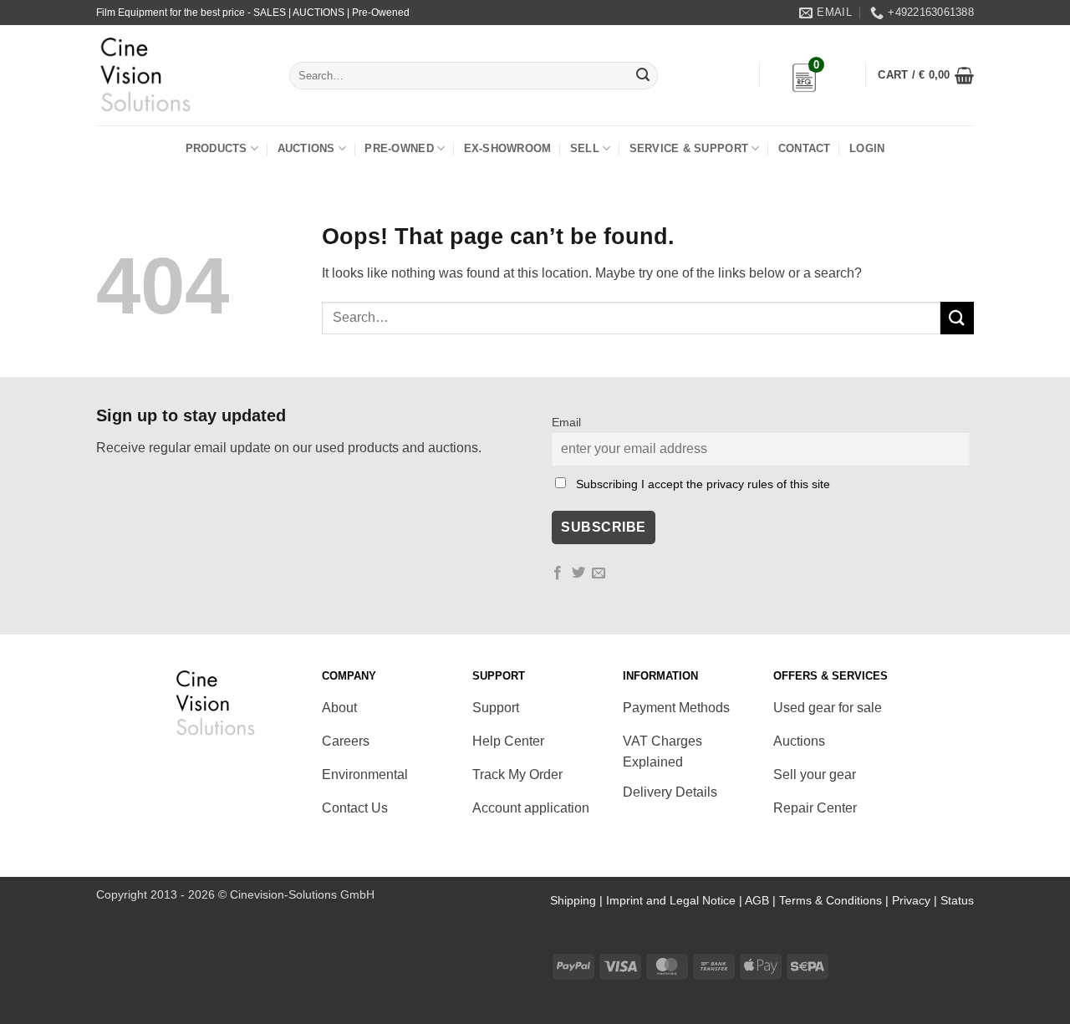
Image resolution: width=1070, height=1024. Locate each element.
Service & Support (688, 148)
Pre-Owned (398, 148)
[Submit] (643, 76)
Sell (584, 148)
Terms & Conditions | (835, 900)
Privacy (911, 900)
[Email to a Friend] (598, 573)
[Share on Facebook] (557, 573)
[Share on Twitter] (578, 573)
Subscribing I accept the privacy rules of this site (703, 484)
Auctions (306, 148)
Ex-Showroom (508, 148)
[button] (926, 75)
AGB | (762, 900)
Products (216, 148)
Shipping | (578, 900)
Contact (804, 148)
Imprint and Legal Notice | (675, 900)
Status (957, 900)
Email (566, 422)
